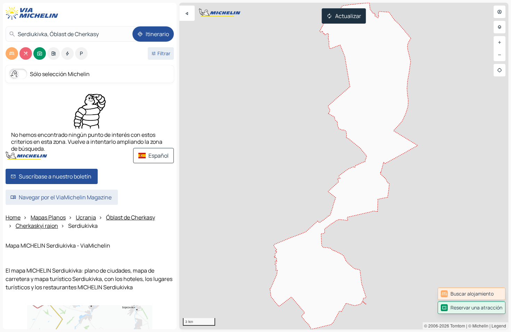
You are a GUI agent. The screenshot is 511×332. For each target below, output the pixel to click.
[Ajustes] (499, 27)
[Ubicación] (499, 70)
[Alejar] (499, 55)
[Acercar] (499, 42)
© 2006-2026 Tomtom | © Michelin (456, 326)
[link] (471, 294)
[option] (12, 53)
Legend (499, 326)
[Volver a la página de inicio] (33, 13)
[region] (343, 166)
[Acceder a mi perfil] (499, 12)
